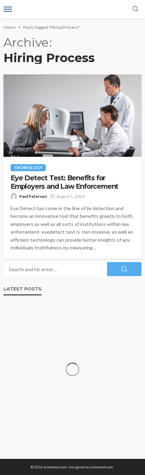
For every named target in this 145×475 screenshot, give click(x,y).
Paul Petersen (33, 196)
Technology (28, 167)
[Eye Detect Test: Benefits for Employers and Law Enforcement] (72, 115)
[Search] (135, 9)
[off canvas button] (8, 9)
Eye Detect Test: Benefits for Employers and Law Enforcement (64, 182)
